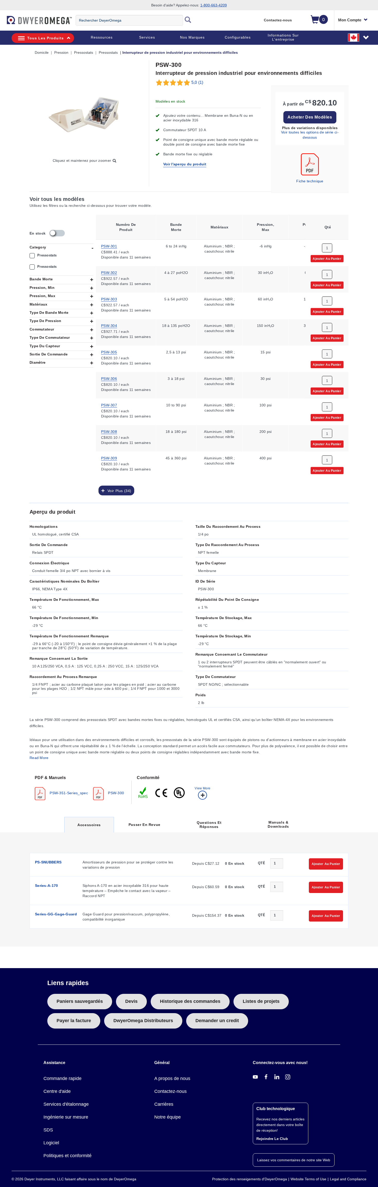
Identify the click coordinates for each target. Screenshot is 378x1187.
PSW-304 (109, 325)
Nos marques (192, 37)
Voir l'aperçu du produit (184, 164)
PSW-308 (109, 431)
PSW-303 (109, 299)
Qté (261, 863)
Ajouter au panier (327, 258)
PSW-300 (115, 793)
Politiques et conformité (67, 1155)
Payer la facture (74, 1020)
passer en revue (144, 825)
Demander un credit (217, 1020)
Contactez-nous (278, 20)
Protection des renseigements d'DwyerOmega (249, 1179)
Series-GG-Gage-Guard (56, 914)
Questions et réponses (209, 824)
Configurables (238, 37)
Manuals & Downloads (278, 824)
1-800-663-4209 (213, 5)
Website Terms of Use (308, 1179)
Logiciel (51, 1142)
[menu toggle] (22, 37)
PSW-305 (109, 352)
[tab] (81, 787)
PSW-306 (109, 378)
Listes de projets (261, 1001)
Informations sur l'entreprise (283, 37)
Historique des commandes (190, 1001)
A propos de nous (172, 1078)
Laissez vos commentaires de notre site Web (293, 1160)
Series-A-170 (46, 885)
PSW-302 (109, 272)
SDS (48, 1129)
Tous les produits (45, 38)
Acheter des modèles (309, 117)
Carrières (163, 1104)
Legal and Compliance (348, 1179)
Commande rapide (62, 1078)
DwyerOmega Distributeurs (143, 1020)
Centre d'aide (57, 1091)
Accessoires (89, 828)
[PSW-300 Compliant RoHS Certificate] (143, 792)
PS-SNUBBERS (48, 862)
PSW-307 (109, 405)
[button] (358, 37)
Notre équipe (167, 1117)
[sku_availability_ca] (57, 233)
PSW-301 (109, 246)
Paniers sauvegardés (80, 1001)
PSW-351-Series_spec (68, 793)
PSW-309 (109, 458)
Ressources (102, 37)
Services (147, 37)
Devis (131, 1001)
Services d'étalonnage (66, 1104)
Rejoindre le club (272, 1139)
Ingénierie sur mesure (65, 1117)
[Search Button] (188, 20)
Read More (39, 758)
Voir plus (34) (118, 490)
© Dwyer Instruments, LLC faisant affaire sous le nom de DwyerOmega (74, 1179)
